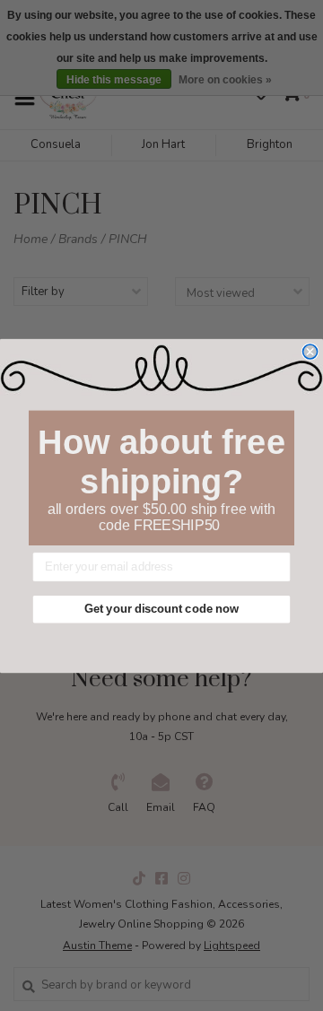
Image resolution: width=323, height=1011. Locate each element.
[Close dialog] (310, 351)
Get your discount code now (161, 609)
